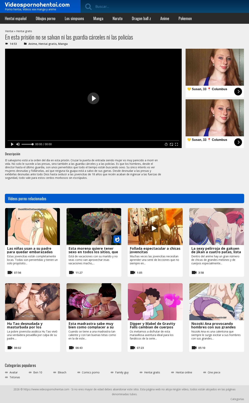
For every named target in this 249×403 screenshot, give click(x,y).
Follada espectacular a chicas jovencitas (155, 250)
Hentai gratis (24, 31)
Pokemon (185, 18)
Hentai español (15, 18)
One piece (214, 372)
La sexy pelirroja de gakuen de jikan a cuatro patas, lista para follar (216, 252)
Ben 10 (37, 372)
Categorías (237, 399)
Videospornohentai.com (37, 4)
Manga (98, 18)
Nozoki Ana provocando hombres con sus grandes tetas (213, 327)
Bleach (62, 372)
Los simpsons (74, 18)
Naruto (118, 18)
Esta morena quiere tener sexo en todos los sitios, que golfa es (93, 252)
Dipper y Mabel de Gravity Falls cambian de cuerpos (152, 325)
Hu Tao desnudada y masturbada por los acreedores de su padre (27, 327)
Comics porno (91, 372)
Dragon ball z (141, 18)
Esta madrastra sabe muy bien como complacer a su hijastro (91, 327)
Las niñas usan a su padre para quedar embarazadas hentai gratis (30, 252)
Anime (164, 18)
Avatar (14, 372)
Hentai (9, 31)
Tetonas (15, 377)
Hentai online (184, 372)
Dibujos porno (45, 18)
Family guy (122, 372)
